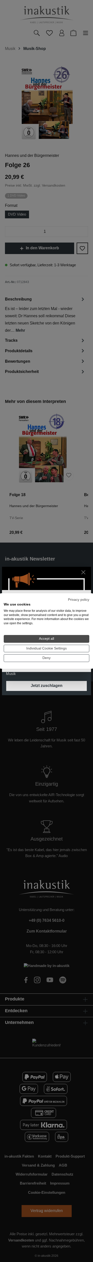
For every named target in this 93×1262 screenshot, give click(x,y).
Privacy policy (78, 600)
